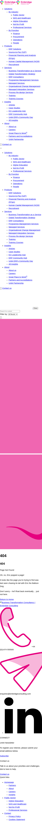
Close (35, 308)
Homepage (9, 782)
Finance (16, 34)
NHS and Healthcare (22, 18)
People (16, 43)
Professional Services (22, 27)
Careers (12, 130)
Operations (17, 40)
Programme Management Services (24, 80)
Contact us (7, 144)
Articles (12, 105)
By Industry (13, 12)
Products (8, 46)
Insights (7, 102)
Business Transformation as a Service (25, 71)
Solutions (8, 9)
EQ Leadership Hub (17, 111)
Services (8, 68)
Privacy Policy (15, 816)
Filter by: (3, 314)
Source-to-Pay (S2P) (17, 52)
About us (12, 127)
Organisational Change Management (24, 86)
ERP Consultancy (16, 77)
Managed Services (17, 83)
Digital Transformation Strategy (22, 74)
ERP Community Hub (18, 114)
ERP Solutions (15, 49)
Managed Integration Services (21, 89)
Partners (12, 785)
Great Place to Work (18, 133)
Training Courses (16, 99)
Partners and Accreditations (20, 136)
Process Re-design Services (21, 92)
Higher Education (20, 21)
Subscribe (4, 756)
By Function (14, 30)
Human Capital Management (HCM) (24, 61)
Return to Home (7, 599)
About (6, 123)
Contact (7, 813)
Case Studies (14, 108)
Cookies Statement (17, 819)
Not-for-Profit (18, 24)
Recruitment (14, 65)
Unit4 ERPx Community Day (21, 117)
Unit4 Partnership (16, 139)
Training (12, 96)
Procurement (18, 37)
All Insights (13, 120)
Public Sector (18, 15)
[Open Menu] (1, 148)
